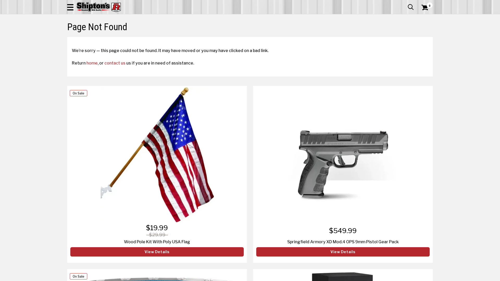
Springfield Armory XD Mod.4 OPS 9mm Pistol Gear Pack (343, 241)
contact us (115, 63)
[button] (70, 7)
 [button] (411, 7)
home (92, 63)
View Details (157, 252)
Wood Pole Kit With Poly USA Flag (157, 241)
